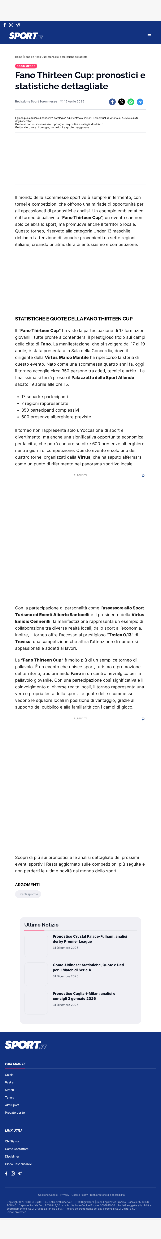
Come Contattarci (17, 1149)
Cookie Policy (79, 1194)
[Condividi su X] (121, 101)
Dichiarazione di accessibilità (107, 1194)
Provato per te (15, 1112)
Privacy (65, 1194)
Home (18, 56)
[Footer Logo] (80, 1045)
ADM (125, 117)
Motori (9, 1090)
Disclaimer (12, 1156)
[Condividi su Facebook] (112, 101)
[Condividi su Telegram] (140, 101)
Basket (9, 1082)
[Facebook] (5, 25)
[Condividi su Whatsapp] (130, 101)
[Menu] (149, 36)
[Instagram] (12, 25)
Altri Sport (12, 1105)
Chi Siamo (12, 1141)
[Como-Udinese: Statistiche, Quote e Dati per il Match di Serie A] (36, 974)
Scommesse (26, 66)
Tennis (9, 1097)
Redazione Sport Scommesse (36, 101)
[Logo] (26, 35)
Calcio (9, 1074)
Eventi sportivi (28, 894)
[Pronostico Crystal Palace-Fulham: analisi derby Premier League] (36, 945)
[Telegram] (19, 25)
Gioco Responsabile (18, 1164)
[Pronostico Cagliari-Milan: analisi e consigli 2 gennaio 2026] (36, 1003)
